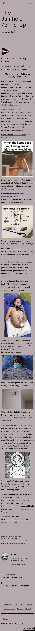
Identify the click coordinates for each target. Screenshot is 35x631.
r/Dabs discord (7, 112)
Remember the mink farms (11, 248)
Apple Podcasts (16, 66)
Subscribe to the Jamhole (16, 69)
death (14, 541)
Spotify (27, 66)
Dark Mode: (27, 629)
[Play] (5, 51)
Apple (26, 519)
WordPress (20, 623)
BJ (10, 541)
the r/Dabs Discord (11, 446)
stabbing (17, 543)
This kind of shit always (10, 340)
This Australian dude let (10, 412)
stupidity (23, 543)
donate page (9, 506)
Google (8, 522)
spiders (11, 543)
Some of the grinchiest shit (12, 241)
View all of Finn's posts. (18, 564)
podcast (14, 538)
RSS (3, 69)
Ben (8, 541)
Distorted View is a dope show (13, 135)
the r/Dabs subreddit (18, 449)
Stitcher (20, 519)
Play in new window (17, 59)
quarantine (4, 543)
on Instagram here (24, 425)
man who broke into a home (14, 262)
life (22, 541)
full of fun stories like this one (13, 199)
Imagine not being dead (10, 383)
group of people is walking (13, 281)
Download (5, 62)
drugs (18, 541)
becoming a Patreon (17, 500)
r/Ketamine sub (19, 196)
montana (26, 541)
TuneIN (13, 519)
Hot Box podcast (20, 115)
